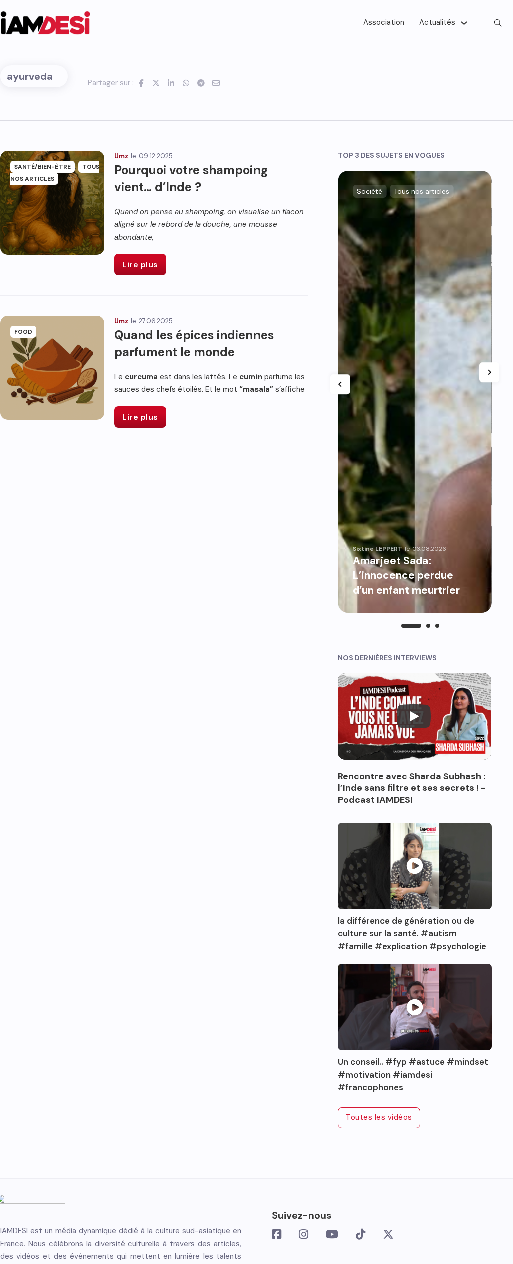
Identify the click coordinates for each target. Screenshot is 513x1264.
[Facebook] (141, 82)
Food (23, 332)
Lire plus (140, 264)
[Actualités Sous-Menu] (464, 23)
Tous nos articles (54, 173)
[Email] (216, 82)
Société (369, 191)
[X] (156, 82)
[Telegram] (201, 82)
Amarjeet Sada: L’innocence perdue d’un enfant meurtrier (407, 575)
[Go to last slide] (340, 384)
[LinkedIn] (171, 82)
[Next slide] (489, 372)
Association (383, 22)
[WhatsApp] (186, 82)
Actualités (437, 22)
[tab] (411, 626)
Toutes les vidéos (379, 1117)
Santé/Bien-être (42, 167)
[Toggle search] (498, 23)
